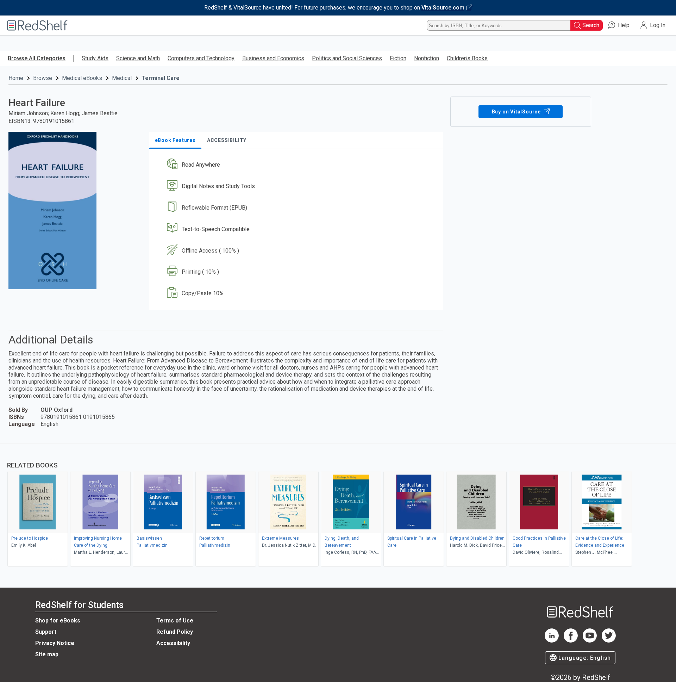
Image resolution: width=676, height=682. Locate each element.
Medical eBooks (82, 78)
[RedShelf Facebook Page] (571, 640)
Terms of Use (174, 620)
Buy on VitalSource (517, 111)
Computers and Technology (201, 58)
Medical (122, 78)
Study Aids (95, 58)
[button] (298, 165)
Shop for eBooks (57, 620)
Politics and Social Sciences (347, 58)
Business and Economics (273, 58)
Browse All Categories (36, 58)
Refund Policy (174, 631)
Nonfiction (426, 58)
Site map (46, 654)
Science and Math (138, 58)
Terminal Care (161, 78)
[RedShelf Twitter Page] (609, 640)
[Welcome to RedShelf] (37, 25)
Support (45, 631)
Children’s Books (467, 58)
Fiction (398, 58)
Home (15, 78)
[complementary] (338, 506)
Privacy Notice (54, 643)
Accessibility (173, 643)
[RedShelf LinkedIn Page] (552, 640)
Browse (42, 78)
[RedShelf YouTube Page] (590, 640)
